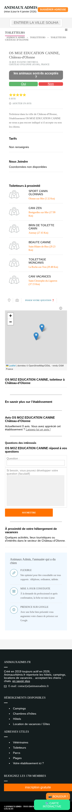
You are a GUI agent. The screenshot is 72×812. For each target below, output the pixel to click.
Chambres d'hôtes (24, 713)
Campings (19, 708)
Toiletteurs (37, 37)
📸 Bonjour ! (58, 796)
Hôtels (17, 718)
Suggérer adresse (53, 9)
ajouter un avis (21, 103)
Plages (17, 758)
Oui (23, 84)
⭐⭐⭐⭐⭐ (17, 94)
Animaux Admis (20, 7)
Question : (13, 458)
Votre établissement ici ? (28, 763)
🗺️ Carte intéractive (52, 805)
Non (51, 84)
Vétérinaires (20, 742)
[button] (36, 336)
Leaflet (12, 365)
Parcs (16, 752)
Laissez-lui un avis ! (38, 429)
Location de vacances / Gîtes (31, 724)
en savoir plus (21, 681)
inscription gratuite (38, 787)
